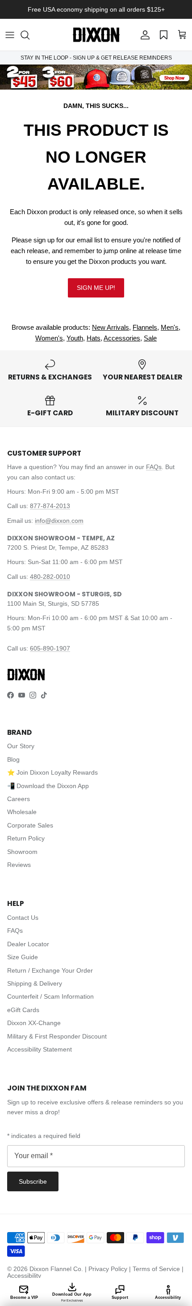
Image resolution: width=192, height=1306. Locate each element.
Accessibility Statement (39, 1049)
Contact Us (22, 917)
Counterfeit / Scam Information (50, 996)
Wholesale (22, 811)
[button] (29, 35)
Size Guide (22, 957)
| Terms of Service (155, 1268)
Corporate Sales (30, 825)
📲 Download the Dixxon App (48, 785)
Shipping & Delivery (34, 983)
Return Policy (26, 838)
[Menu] (10, 35)
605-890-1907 (50, 648)
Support (120, 1297)
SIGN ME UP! (96, 287)
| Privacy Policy (107, 1268)
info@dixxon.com (59, 520)
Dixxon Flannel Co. (56, 1268)
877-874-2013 (50, 505)
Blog (13, 759)
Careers (18, 798)
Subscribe (33, 1181)
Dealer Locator (28, 944)
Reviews (19, 864)
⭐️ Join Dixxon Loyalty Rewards (52, 772)
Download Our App (72, 1297)
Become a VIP (24, 1297)
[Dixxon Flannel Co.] (96, 34)
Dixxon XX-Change (34, 1022)
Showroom (22, 851)
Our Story (20, 746)
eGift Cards (23, 1009)
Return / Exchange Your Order (50, 970)
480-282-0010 (50, 576)
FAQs (154, 466)
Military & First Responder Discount (57, 1036)
